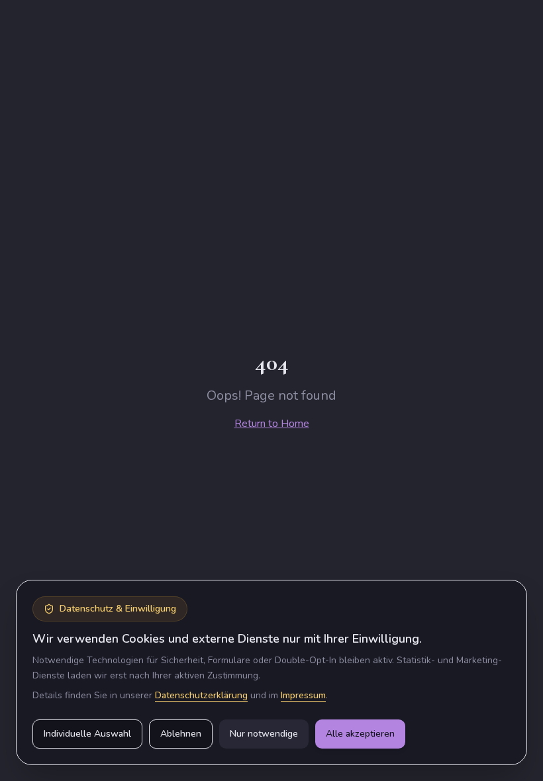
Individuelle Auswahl (87, 733)
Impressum (303, 695)
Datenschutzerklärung (201, 695)
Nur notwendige (264, 733)
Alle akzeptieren (360, 733)
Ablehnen (180, 733)
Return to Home (271, 423)
